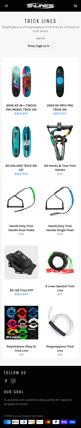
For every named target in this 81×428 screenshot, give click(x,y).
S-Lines (17, 415)
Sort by (40, 38)
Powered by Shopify (32, 415)
